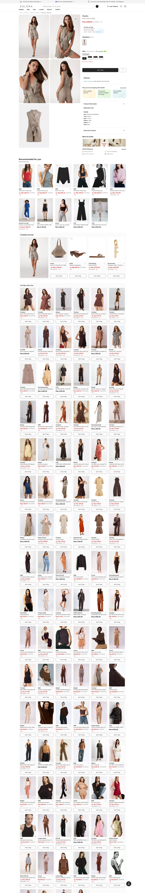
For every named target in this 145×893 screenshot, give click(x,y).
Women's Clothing (34, 12)
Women (21, 9)
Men (28, 9)
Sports (57, 9)
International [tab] (85, 54)
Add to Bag (100, 70)
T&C (93, 30)
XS (84, 58)
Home (20, 12)
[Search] (97, 6)
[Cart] (125, 6)
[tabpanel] (104, 58)
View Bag (122, 65)
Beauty (49, 9)
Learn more (123, 87)
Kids (34, 9)
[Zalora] (26, 6)
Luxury (41, 9)
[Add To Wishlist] (122, 70)
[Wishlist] (121, 6)
